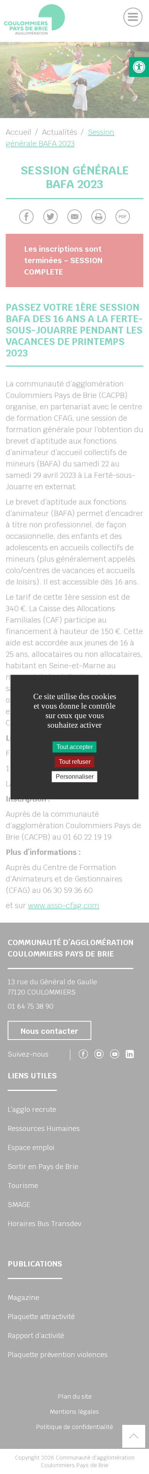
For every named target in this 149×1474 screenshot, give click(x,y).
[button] (139, 67)
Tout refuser (75, 762)
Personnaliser (75, 776)
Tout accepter (75, 747)
